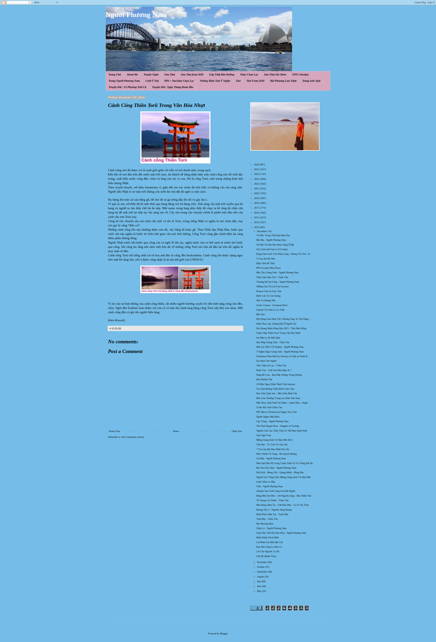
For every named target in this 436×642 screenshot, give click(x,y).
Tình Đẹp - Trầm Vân (267, 519)
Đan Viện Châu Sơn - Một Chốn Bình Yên (276, 393)
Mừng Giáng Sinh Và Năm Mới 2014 (274, 440)
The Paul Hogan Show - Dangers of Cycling (277, 426)
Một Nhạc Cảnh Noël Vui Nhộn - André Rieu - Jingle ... (283, 403)
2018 (257, 203)
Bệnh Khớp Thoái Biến (267, 537)
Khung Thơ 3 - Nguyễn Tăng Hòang (274, 509)
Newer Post (114, 431)
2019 (257, 198)
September (262, 571)
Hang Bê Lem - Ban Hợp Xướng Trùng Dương (279, 375)
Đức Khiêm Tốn (264, 379)
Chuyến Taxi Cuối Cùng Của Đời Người (275, 491)
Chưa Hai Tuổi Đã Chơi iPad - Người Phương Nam (281, 533)
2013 (257, 227)
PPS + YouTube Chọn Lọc (179, 80)
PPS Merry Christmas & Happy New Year (276, 412)
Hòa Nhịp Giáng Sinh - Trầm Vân (272, 342)
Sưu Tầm (169, 74)
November (262, 562)
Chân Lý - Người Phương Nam (271, 528)
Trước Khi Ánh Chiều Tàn (269, 407)
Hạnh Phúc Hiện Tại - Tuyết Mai (272, 514)
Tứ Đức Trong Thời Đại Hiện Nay (273, 235)
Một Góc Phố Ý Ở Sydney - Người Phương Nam (280, 347)
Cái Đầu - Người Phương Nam (271, 458)
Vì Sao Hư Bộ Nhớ (265, 258)
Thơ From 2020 (255, 80)
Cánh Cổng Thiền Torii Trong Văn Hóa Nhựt (278, 333)
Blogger (224, 633)
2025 (257, 169)
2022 (257, 184)
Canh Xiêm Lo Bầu (265, 482)
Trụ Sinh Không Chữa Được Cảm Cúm (275, 389)
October (261, 567)
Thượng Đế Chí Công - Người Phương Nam (277, 282)
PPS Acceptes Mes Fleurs (268, 268)
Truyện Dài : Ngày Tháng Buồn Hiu (172, 87)
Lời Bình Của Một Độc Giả (269, 542)
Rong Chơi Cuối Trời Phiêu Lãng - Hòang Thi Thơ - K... (284, 254)
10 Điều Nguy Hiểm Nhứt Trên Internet (275, 384)
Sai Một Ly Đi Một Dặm (268, 337)
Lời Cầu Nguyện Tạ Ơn (267, 551)
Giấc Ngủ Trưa (263, 435)
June (259, 586)
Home (176, 431)
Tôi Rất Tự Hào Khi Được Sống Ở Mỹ (275, 245)
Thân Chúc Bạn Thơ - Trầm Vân (272, 277)
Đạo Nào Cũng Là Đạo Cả (269, 547)
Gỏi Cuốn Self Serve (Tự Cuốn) (271, 249)
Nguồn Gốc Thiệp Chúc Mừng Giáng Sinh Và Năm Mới (283, 477)
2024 (257, 174)
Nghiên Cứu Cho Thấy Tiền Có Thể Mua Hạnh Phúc (281, 430)
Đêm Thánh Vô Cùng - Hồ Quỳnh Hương (276, 454)
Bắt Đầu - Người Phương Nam (271, 240)
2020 (257, 193)
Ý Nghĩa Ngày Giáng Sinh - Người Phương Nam (280, 351)
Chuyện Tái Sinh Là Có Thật (270, 310)
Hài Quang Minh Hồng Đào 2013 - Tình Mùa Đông (281, 328)
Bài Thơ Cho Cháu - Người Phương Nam (276, 468)
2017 (257, 208)
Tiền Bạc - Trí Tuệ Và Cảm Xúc (272, 444)
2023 (257, 179)
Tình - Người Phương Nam (269, 486)
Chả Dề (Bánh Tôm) (266, 556)
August (260, 576)
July (259, 581)
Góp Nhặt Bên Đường (221, 74)
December (262, 231)
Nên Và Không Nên (265, 300)
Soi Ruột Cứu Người (266, 361)
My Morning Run (264, 523)
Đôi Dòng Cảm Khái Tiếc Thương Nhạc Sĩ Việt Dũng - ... (284, 319)
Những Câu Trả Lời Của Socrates (272, 286)
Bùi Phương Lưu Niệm (283, 80)
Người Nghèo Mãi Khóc (268, 417)
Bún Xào (260, 314)
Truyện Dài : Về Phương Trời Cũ (127, 87)
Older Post (237, 431)
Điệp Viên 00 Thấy (265, 263)
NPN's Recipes (300, 74)
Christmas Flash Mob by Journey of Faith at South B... (282, 356)
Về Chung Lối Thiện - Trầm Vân (272, 500)
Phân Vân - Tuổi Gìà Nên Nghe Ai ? (274, 370)
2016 (257, 213)
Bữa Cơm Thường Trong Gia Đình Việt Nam (278, 398)
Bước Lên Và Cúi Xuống (268, 296)
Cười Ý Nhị (152, 80)
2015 (257, 217)
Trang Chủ (114, 74)
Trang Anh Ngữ (311, 80)
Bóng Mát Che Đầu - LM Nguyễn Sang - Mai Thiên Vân (283, 496)
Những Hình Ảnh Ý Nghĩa (215, 80)
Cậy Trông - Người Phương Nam (272, 421)
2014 (257, 222)
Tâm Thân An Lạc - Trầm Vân (271, 365)
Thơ (238, 80)
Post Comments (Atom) (132, 437)
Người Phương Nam (136, 15)
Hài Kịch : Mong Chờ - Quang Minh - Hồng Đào (280, 472)
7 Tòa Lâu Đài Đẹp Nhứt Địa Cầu (272, 449)
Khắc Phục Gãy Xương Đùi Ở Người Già (276, 324)
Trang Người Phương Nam (124, 80)
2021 (257, 188)
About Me (132, 74)
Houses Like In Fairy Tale (269, 291)
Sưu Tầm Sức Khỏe (275, 74)
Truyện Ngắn (151, 74)
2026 (257, 164)
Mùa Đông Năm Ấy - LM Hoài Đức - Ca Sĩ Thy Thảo (282, 505)
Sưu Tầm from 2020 (192, 74)
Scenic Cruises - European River (272, 305)
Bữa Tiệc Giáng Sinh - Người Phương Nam (277, 272)
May (259, 591)
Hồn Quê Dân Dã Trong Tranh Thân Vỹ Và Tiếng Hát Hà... (285, 463)
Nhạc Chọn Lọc (249, 74)
